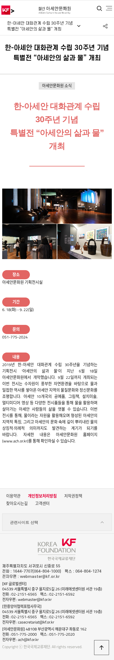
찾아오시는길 (17, 503)
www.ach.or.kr (15, 441)
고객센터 (42, 503)
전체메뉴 (109, 8)
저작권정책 (73, 496)
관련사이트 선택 (24, 522)
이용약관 (13, 496)
